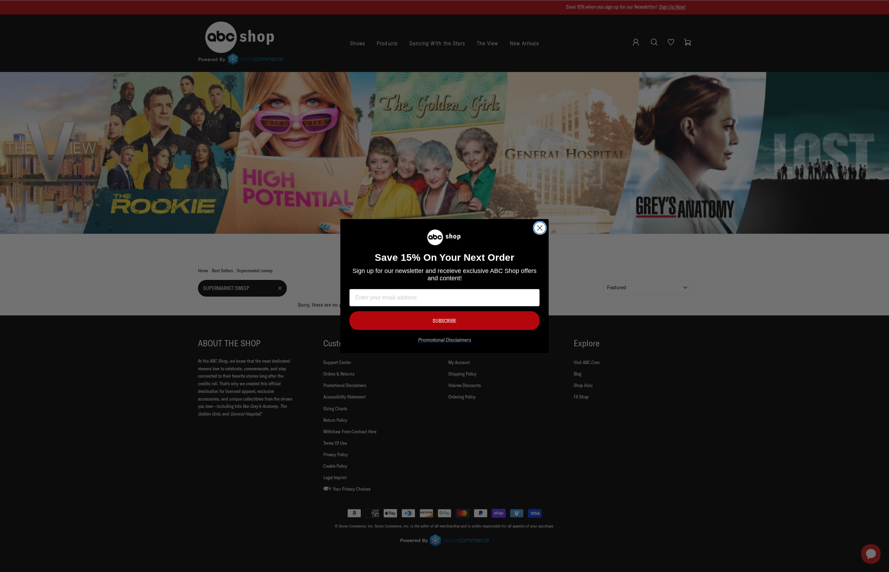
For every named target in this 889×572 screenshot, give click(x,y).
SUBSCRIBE (444, 320)
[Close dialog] (540, 228)
